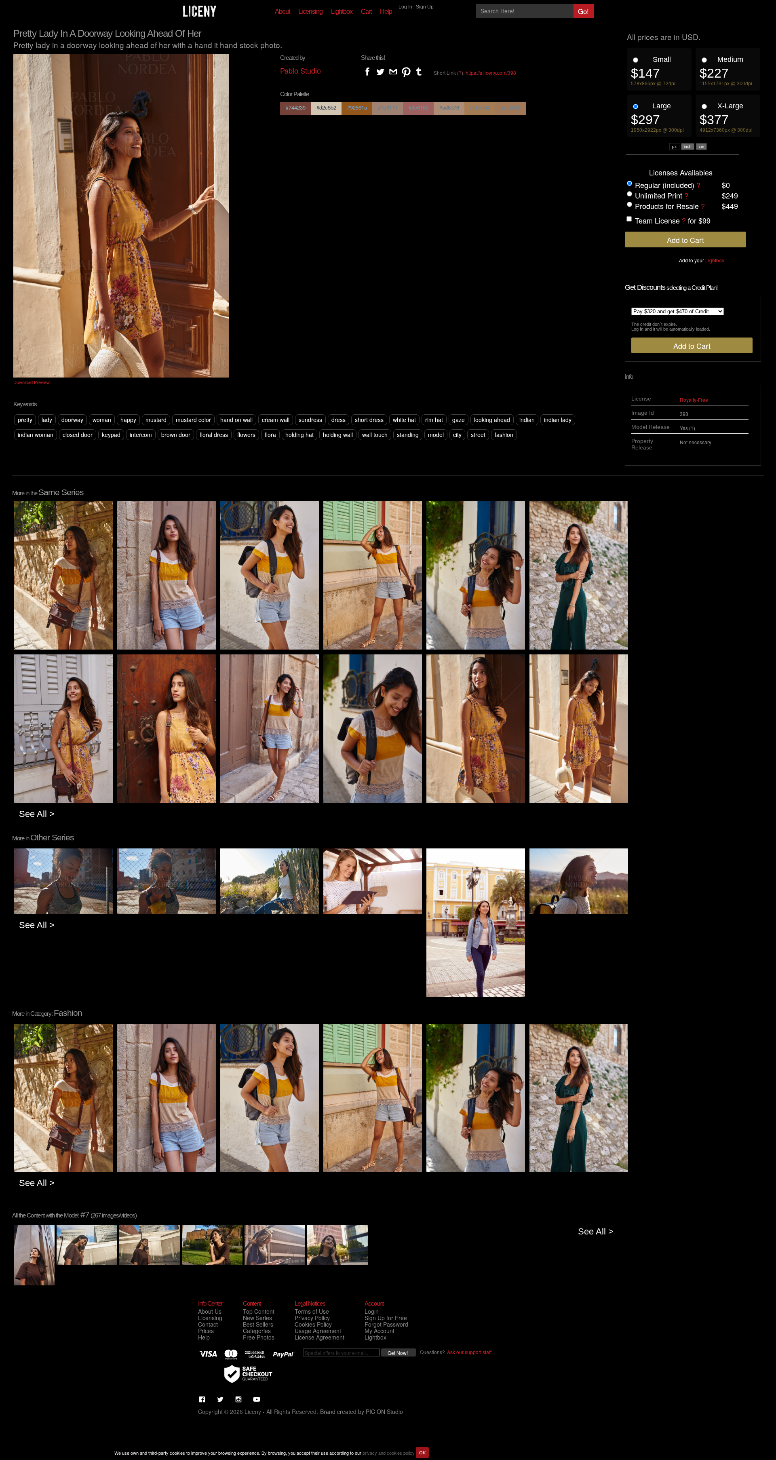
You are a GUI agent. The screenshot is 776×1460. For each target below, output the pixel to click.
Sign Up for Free (386, 1318)
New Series (257, 1318)
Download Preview (31, 382)
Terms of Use (312, 1311)
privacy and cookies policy (389, 1452)
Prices (206, 1331)
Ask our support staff (469, 1351)
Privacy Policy (312, 1318)
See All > (37, 814)
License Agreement (319, 1337)
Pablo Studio (300, 70)
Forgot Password (386, 1324)
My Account (379, 1331)
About (282, 11)
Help (386, 11)
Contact (208, 1324)
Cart (366, 11)
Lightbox (341, 11)
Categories (257, 1331)
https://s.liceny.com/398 (491, 72)
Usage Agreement (318, 1331)
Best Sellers (258, 1324)
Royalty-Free (694, 399)
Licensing (310, 11)
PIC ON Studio (384, 1411)
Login (372, 1311)
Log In (405, 7)
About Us (209, 1311)
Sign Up (425, 7)
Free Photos (258, 1337)
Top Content (258, 1311)
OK (422, 1452)
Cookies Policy (313, 1324)
